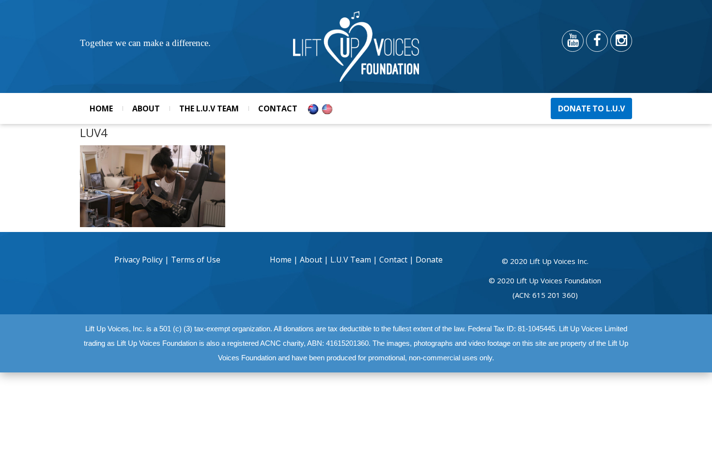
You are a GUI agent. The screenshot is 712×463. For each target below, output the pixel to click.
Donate (429, 259)
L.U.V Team (350, 259)
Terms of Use (195, 259)
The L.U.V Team (209, 108)
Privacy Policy (139, 259)
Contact (277, 108)
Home (101, 108)
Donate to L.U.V (591, 108)
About (146, 108)
